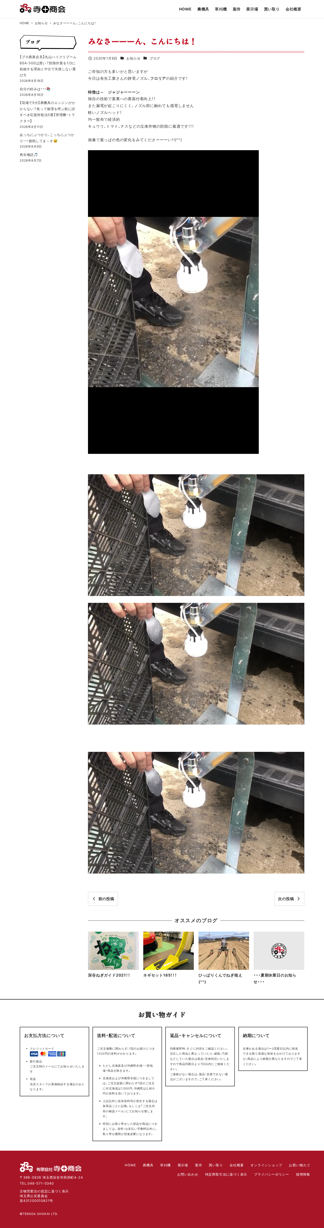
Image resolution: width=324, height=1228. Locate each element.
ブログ (155, 58)
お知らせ (133, 58)
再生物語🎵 (29, 155)
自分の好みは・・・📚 (35, 89)
